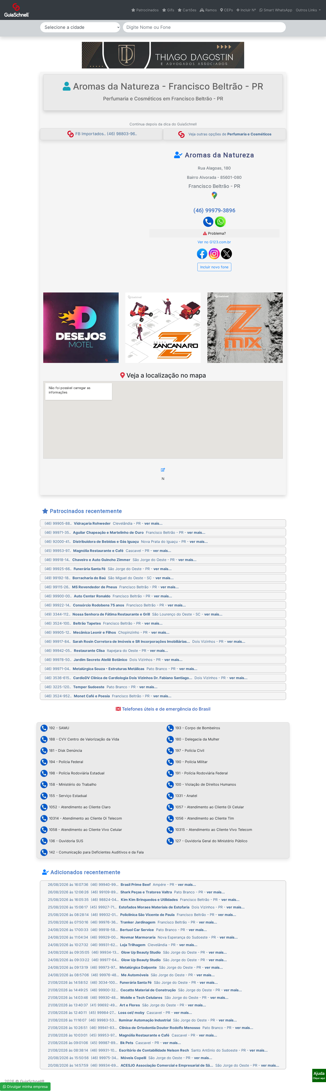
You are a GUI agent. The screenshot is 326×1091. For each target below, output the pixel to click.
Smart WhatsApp (277, 10)
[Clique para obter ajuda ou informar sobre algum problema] (319, 1075)
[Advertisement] (83, 184)
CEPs (228, 10)
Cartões (189, 10)
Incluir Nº (248, 10)
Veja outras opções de (230, 134)
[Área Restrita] (163, 470)
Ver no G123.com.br (214, 242)
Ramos (210, 10)
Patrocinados (147, 10)
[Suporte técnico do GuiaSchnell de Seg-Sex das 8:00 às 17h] (319, 1075)
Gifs (170, 10)
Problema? (216, 233)
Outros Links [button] (307, 10)
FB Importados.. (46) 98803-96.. (106, 133)
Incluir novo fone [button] (214, 267)
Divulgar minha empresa (27, 1086)
